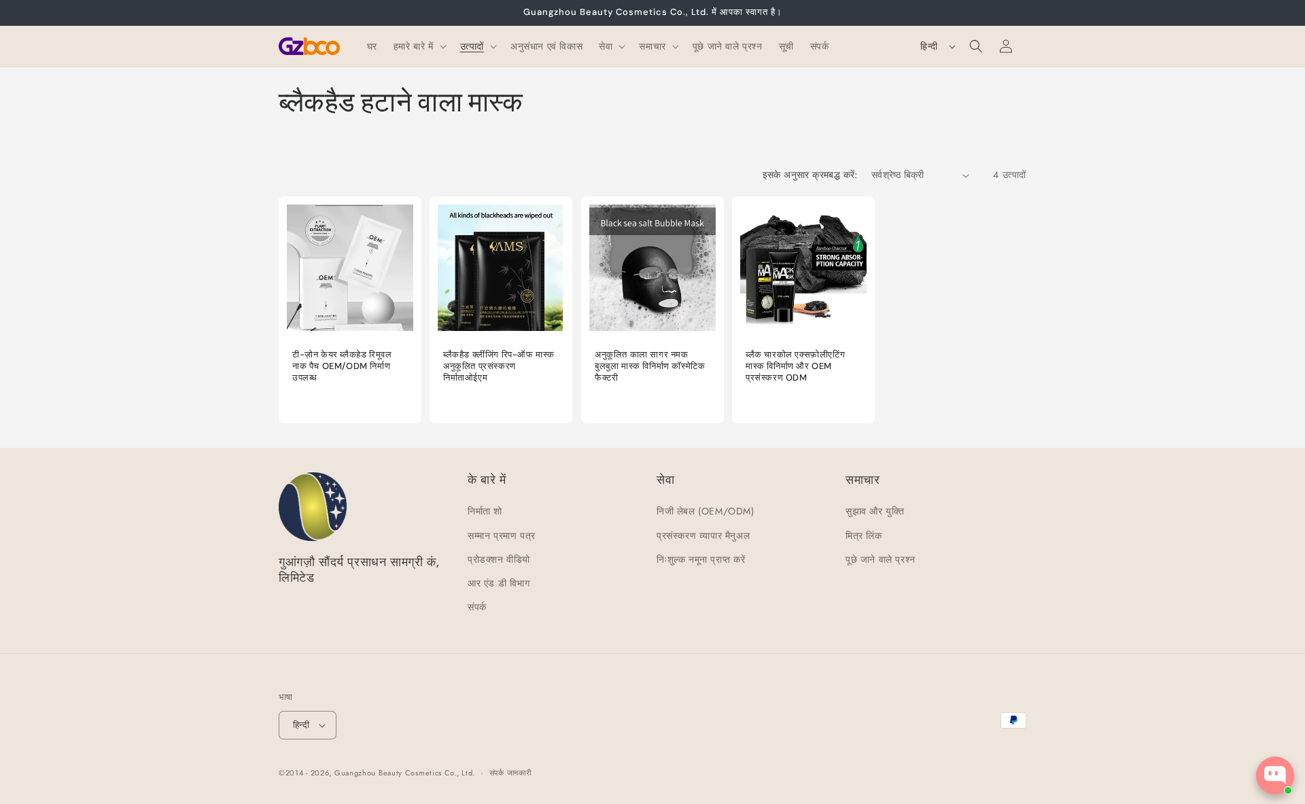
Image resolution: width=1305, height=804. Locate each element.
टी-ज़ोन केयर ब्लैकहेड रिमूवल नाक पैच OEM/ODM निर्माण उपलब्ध (342, 366)
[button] (418, 46)
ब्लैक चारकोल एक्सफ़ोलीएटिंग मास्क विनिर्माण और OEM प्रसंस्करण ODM (795, 366)
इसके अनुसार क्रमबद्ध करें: (810, 174)
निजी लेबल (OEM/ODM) (705, 511)
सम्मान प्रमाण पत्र (502, 535)
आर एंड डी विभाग (499, 583)
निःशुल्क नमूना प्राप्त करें (701, 559)
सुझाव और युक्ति (875, 511)
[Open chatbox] (1275, 775)
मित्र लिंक (864, 535)
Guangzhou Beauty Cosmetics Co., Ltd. (404, 772)
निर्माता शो (485, 511)
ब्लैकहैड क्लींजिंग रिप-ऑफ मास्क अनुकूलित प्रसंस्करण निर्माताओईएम (499, 366)
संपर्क (477, 607)
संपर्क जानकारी (510, 772)
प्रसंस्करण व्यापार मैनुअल (703, 535)
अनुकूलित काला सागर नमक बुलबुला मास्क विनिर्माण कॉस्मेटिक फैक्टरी (650, 366)
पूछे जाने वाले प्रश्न (881, 559)
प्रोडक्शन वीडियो (499, 559)
